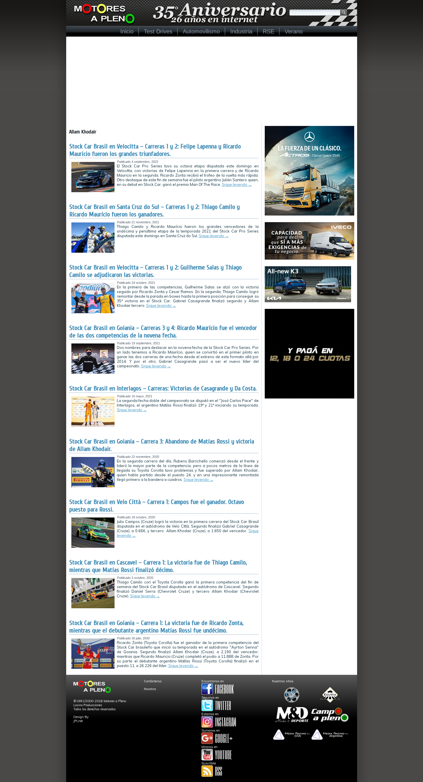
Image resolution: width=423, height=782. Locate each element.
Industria (241, 31)
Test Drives (158, 31)
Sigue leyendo (237, 184)
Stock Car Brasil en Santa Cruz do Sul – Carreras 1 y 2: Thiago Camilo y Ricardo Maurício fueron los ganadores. (154, 210)
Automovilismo (201, 31)
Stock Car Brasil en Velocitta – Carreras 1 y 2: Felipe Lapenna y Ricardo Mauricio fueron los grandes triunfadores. (155, 150)
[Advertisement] (211, 79)
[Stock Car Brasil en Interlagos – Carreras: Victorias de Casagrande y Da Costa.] (93, 426)
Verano (294, 31)
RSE (268, 31)
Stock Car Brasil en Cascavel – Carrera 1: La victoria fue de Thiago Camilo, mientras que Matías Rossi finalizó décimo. (158, 566)
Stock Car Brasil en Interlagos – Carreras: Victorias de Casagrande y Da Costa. (163, 388)
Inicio (127, 31)
